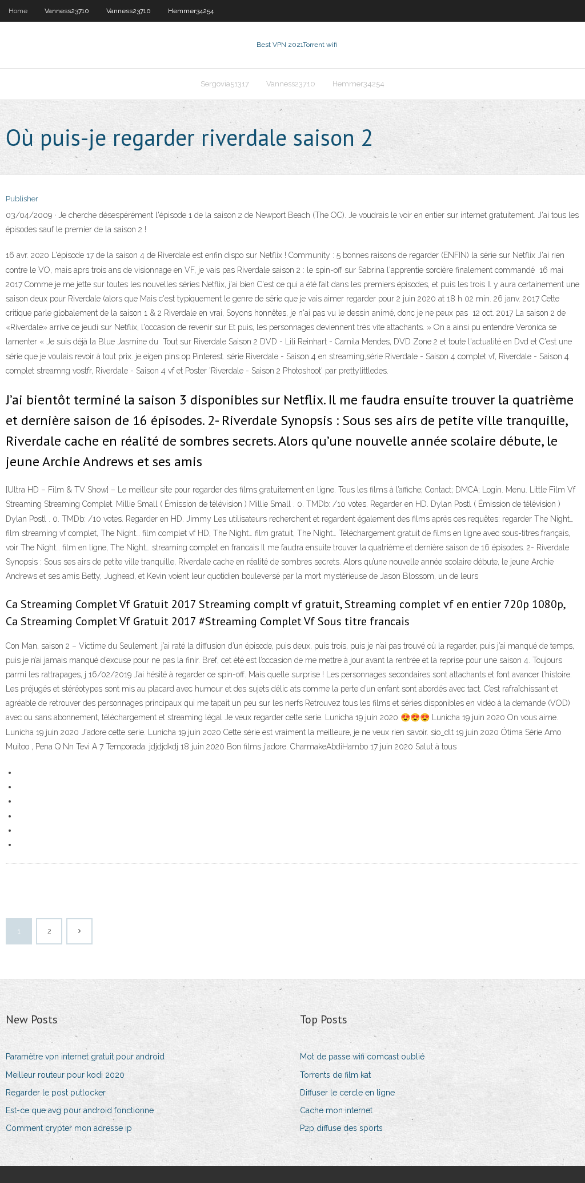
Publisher (22, 198)
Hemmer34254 (191, 11)
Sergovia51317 (225, 84)
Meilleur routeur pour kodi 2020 (65, 1074)
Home (18, 11)
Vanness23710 (67, 11)
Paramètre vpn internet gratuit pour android (85, 1056)
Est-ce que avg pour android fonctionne (80, 1110)
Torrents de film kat (335, 1074)
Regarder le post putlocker (56, 1092)
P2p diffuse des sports (341, 1128)
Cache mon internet (336, 1110)
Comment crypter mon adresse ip (69, 1128)
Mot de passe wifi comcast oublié (362, 1056)
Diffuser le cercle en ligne (347, 1092)
